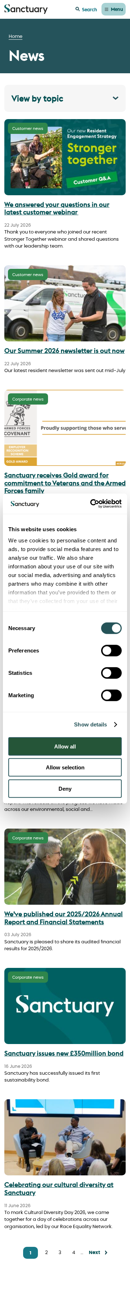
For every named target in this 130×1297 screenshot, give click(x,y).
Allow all (65, 746)
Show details (90, 724)
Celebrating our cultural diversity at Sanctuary (58, 1188)
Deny (65, 788)
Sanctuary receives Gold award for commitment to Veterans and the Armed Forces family (65, 483)
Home (15, 36)
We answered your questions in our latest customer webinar (56, 208)
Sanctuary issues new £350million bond (64, 1053)
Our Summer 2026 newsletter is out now (64, 350)
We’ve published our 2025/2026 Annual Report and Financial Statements (63, 918)
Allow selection (65, 767)
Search (89, 9)
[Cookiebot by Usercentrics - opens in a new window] (92, 503)
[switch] (111, 650)
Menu (117, 9)
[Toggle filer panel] (65, 98)
